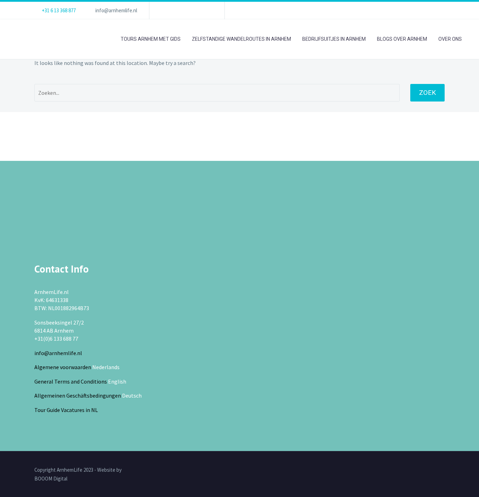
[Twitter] (186, 10)
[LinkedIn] (175, 10)
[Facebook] (165, 10)
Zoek (427, 93)
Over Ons (450, 39)
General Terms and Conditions (70, 381)
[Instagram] (196, 10)
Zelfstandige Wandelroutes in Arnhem (241, 39)
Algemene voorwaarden (62, 367)
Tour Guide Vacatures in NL (66, 409)
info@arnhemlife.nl (116, 10)
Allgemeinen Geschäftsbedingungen (77, 395)
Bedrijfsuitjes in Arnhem (334, 39)
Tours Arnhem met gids (151, 39)
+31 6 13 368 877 (59, 10)
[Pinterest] (207, 10)
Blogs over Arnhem (402, 39)
